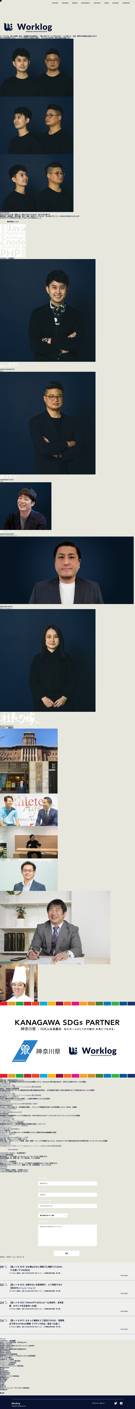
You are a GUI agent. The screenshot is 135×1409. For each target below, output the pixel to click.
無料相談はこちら (13, 221)
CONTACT (97, 3)
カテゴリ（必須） (43, 1211)
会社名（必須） (42, 1178)
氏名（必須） (42, 1189)
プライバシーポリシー (98, 1403)
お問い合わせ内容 (43, 1221)
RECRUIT (115, 3)
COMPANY (126, 3)
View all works (13, 1149)
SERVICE (55, 3)
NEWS (107, 3)
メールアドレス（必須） (45, 1200)
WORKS (75, 3)
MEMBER (65, 3)
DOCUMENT (85, 3)
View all (2, 1339)
